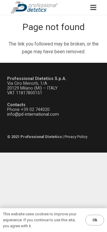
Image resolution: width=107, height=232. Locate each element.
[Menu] (93, 7)
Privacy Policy (75, 136)
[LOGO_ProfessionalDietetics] (34, 7)
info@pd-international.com (33, 114)
